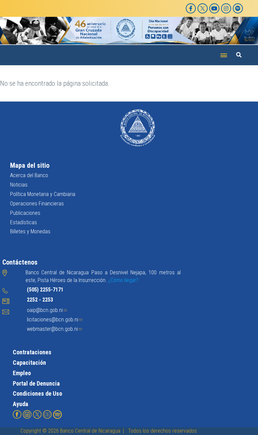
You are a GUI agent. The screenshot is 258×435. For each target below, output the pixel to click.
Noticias (19, 185)
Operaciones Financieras (37, 203)
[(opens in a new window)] (17, 414)
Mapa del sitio (29, 165)
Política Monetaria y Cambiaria (42, 194)
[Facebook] (191, 8)
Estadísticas (23, 222)
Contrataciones (32, 352)
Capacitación (29, 362)
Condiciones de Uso (37, 393)
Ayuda (20, 403)
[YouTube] (214, 8)
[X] (203, 8)
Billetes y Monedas (30, 231)
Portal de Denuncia (36, 383)
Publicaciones (25, 213)
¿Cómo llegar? (123, 280)
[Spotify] (238, 8)
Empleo (22, 373)
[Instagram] (226, 8)
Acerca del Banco (29, 175)
